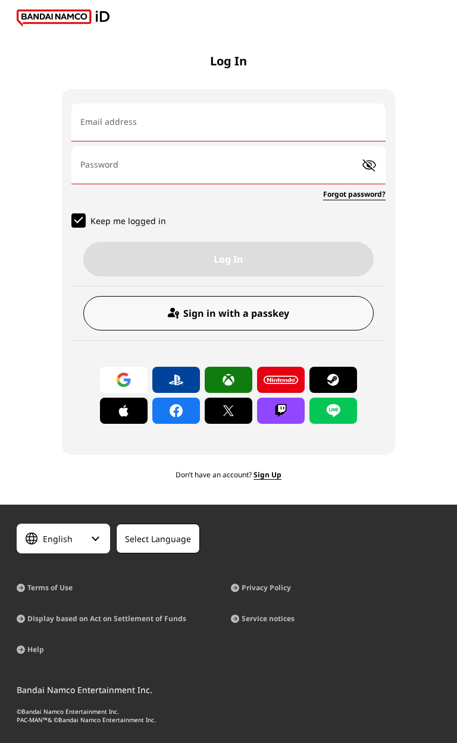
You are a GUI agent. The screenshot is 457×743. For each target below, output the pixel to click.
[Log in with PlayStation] (176, 380)
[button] (369, 165)
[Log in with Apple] (124, 411)
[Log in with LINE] (333, 411)
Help (35, 649)
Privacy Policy (266, 588)
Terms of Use (50, 588)
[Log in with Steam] (333, 380)
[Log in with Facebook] (176, 411)
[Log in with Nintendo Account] (281, 380)
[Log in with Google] (124, 380)
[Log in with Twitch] (281, 411)
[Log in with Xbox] (228, 380)
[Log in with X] (228, 411)
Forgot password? (354, 194)
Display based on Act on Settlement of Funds (106, 618)
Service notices (268, 618)
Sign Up (267, 475)
